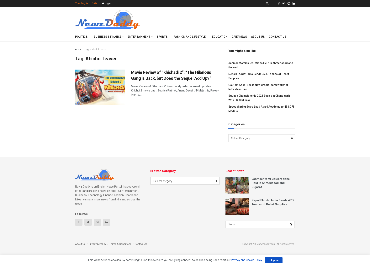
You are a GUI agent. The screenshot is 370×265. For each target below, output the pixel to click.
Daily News (239, 36)
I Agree (274, 260)
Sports (162, 36)
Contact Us (277, 36)
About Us (258, 36)
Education (219, 36)
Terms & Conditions (120, 244)
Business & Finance (107, 36)
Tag (86, 49)
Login (107, 3)
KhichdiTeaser (99, 49)
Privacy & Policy (97, 244)
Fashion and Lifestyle (190, 36)
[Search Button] (291, 224)
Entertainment (139, 36)
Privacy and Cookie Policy (246, 260)
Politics (81, 36)
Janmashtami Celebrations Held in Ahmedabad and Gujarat (270, 183)
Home (78, 49)
